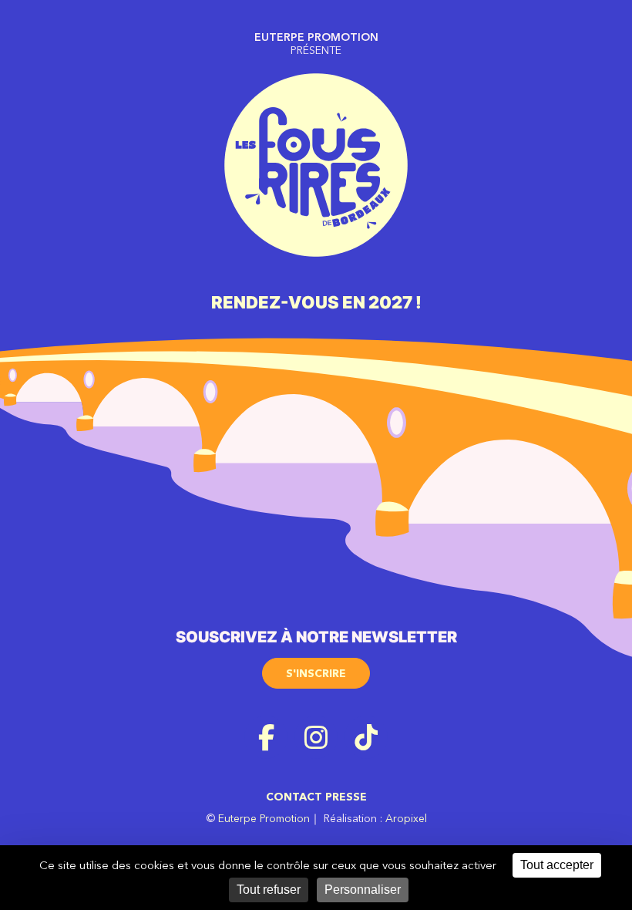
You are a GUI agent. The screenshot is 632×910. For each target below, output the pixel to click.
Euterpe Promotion (264, 818)
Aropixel (406, 818)
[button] (316, 668)
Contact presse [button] (316, 797)
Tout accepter (556, 864)
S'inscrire (316, 673)
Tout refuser (269, 889)
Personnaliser (362, 889)
